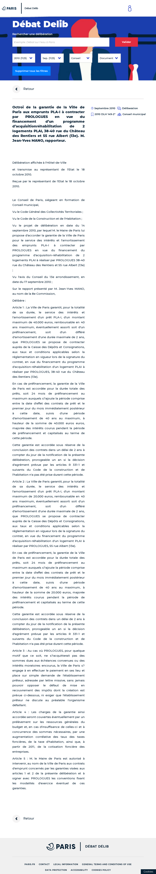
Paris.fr (30, 864)
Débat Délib (97, 846)
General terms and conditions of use (107, 864)
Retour (28, 89)
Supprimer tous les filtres (31, 70)
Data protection (56, 870)
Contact (44, 864)
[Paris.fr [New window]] (42, 846)
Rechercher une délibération (32, 34)
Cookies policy (101, 870)
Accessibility (79, 870)
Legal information (65, 864)
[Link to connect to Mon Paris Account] (130, 8)
